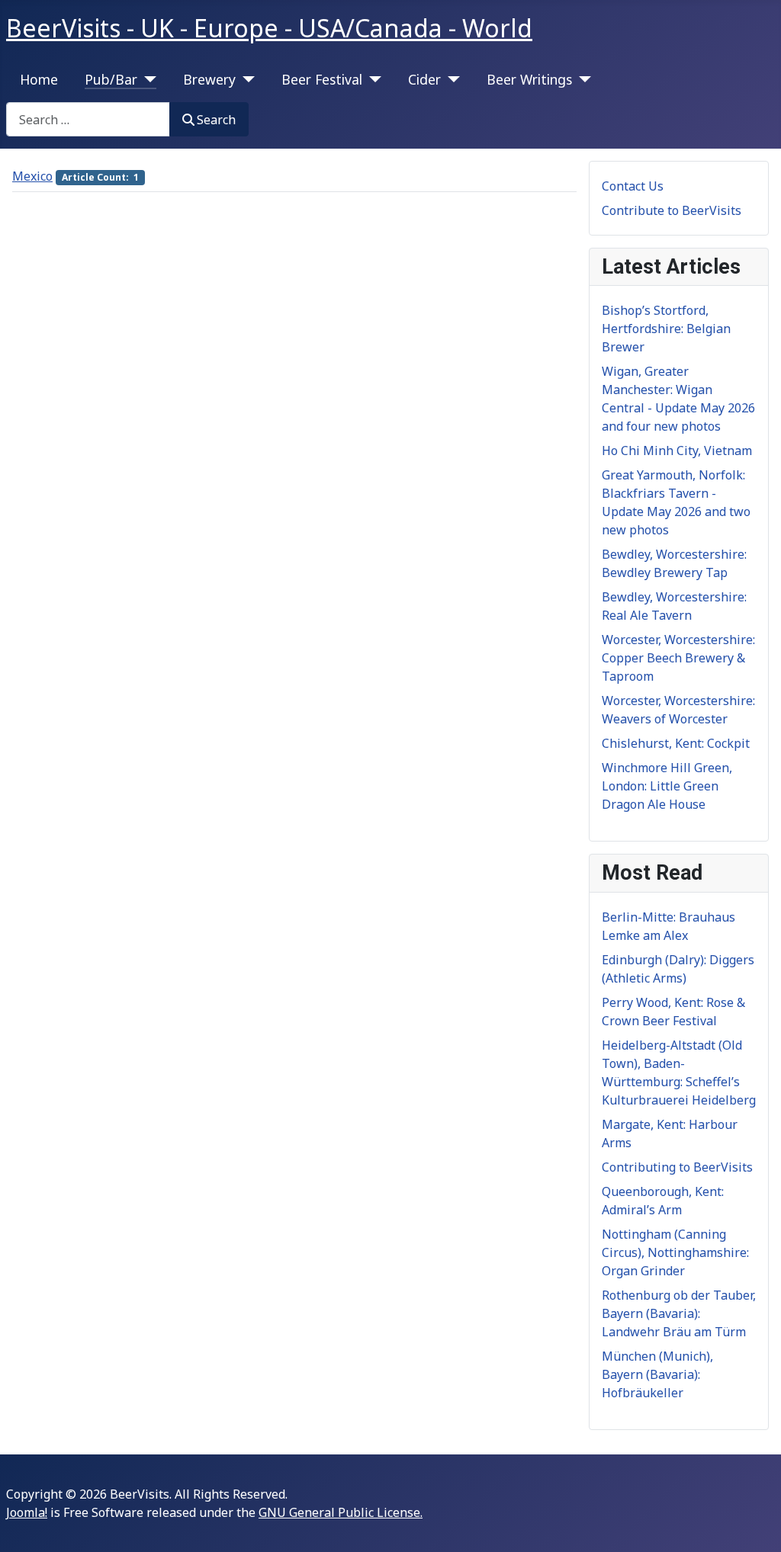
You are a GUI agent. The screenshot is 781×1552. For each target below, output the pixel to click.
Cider (424, 79)
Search (216, 119)
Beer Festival (321, 79)
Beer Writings (529, 79)
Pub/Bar (111, 79)
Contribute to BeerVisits (671, 210)
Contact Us (633, 186)
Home (39, 79)
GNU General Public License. (341, 1512)
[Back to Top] (754, 1524)
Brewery (209, 79)
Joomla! (26, 1512)
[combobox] (88, 119)
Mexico (32, 176)
